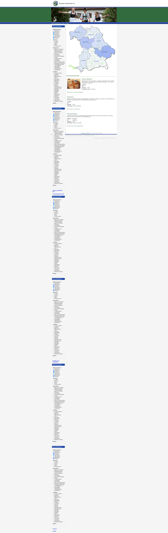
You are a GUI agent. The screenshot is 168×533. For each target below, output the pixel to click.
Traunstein (56, 98)
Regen (55, 92)
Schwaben (56, 33)
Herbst (55, 43)
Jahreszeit (55, 39)
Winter (55, 44)
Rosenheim (56, 95)
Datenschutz (103, 138)
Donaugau (56, 53)
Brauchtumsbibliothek (56, 23)
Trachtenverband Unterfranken (58, 69)
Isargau (56, 57)
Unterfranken (57, 35)
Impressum (97, 138)
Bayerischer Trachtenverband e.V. (76, 135)
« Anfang (83, 133)
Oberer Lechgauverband (59, 61)
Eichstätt (56, 81)
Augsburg (56, 74)
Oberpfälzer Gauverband (59, 63)
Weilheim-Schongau (58, 101)
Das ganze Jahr (57, 45)
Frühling (56, 41)
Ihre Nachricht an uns (111, 138)
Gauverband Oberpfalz (59, 56)
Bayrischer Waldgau (58, 52)
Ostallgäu (56, 91)
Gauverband (55, 47)
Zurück (87, 133)
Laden (63, 23)
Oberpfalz (56, 37)
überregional (57, 100)
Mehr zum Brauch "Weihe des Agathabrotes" (75, 92)
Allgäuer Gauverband (58, 49)
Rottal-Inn (56, 96)
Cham (55, 77)
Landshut (56, 83)
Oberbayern (56, 30)
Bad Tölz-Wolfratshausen (57, 76)
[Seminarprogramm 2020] (58, 193)
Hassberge (56, 82)
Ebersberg (56, 78)
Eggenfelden (57, 80)
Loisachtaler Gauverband (57, 60)
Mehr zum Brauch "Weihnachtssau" (73, 108)
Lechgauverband (57, 58)
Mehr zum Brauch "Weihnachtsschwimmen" (75, 125)
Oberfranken (57, 34)
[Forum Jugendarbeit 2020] (58, 191)
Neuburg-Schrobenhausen (58, 86)
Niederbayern (57, 32)
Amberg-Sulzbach (58, 73)
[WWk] (54, 531)
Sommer (56, 42)
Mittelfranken (57, 36)
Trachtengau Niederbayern (57, 67)
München (56, 84)
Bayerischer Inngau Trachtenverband (58, 51)
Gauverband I (57, 55)
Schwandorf (56, 97)
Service (67, 23)
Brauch (54, 103)
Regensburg (57, 94)
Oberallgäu (56, 90)
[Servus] (54, 528)
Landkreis (55, 71)
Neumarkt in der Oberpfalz (57, 89)
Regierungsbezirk (57, 29)
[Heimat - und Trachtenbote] (58, 361)
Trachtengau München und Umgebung (59, 65)
